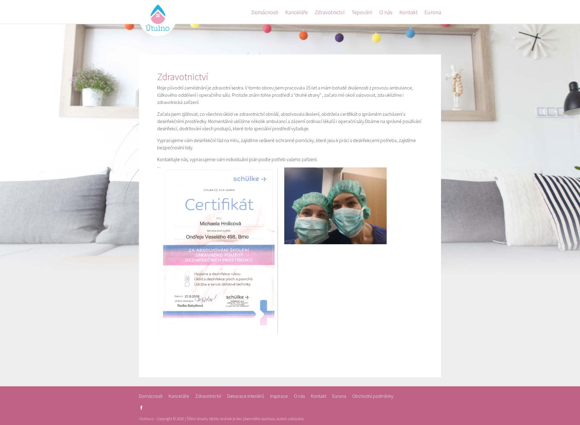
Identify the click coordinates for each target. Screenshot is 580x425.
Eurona (432, 12)
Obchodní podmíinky (372, 396)
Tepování (362, 12)
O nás (385, 12)
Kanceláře (296, 12)
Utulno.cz (158, 18)
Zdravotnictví (330, 12)
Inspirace (279, 396)
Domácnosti (264, 12)
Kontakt (408, 12)
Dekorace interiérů (245, 396)
